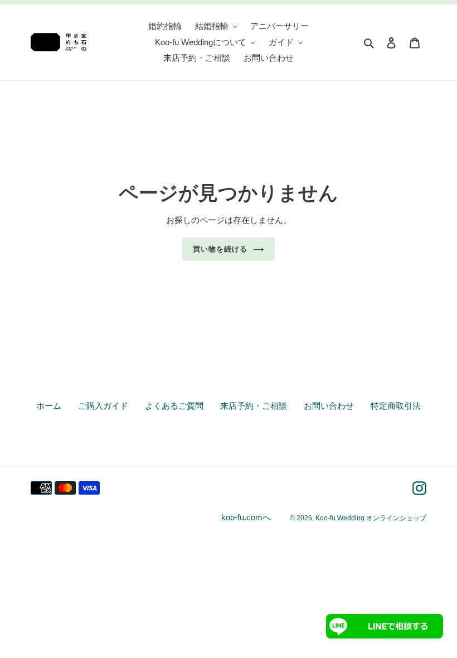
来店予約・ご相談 (253, 405)
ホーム (48, 405)
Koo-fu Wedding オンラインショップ (370, 518)
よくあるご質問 (174, 405)
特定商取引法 (396, 405)
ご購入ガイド (103, 405)
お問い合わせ (329, 405)
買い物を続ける (220, 249)
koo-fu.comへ (246, 517)
